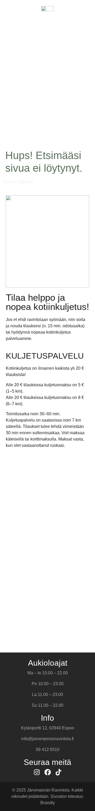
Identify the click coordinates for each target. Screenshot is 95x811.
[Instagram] (37, 772)
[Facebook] (47, 772)
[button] (25, 28)
